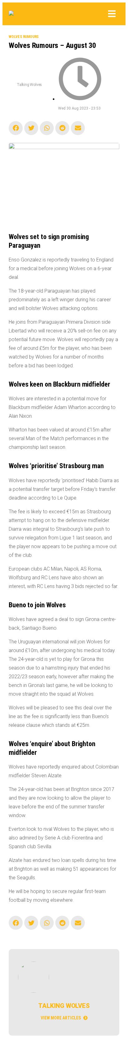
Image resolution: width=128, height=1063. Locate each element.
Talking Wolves (29, 84)
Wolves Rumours (24, 37)
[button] (111, 14)
